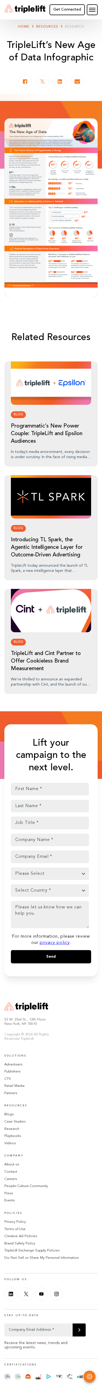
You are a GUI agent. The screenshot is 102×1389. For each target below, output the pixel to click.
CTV (7, 1079)
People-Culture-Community (26, 1186)
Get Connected (67, 9)
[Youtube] (41, 1293)
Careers (10, 1179)
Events (9, 1200)
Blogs (9, 1114)
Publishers (12, 1071)
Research (74, 26)
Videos (10, 1143)
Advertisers (13, 1064)
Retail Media (14, 1086)
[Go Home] (24, 10)
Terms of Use (15, 1229)
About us (11, 1164)
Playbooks (12, 1136)
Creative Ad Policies (20, 1236)
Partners (10, 1093)
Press (8, 1193)
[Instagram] (56, 1293)
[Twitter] (26, 1293)
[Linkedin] (10, 1293)
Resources (47, 26)
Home (23, 26)
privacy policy (55, 943)
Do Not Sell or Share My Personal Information (41, 1258)
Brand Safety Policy (19, 1243)
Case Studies (15, 1121)
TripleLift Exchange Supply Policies (32, 1250)
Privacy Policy (15, 1222)
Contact (10, 1171)
